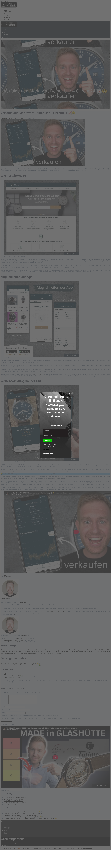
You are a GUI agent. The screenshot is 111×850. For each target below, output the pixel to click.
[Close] (69, 393)
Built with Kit (48, 453)
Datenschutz (46, 449)
